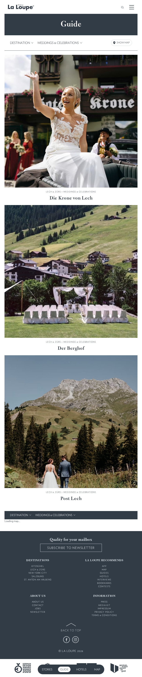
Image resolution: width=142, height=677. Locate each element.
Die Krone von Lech (71, 198)
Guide (64, 669)
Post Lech (71, 498)
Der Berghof (71, 348)
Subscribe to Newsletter (71, 548)
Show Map (123, 42)
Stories (47, 669)
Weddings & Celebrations (79, 191)
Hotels (81, 669)
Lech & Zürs (53, 191)
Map (97, 669)
